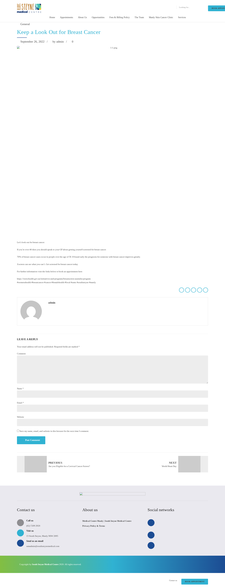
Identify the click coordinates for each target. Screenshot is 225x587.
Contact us (173, 580)
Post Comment (32, 440)
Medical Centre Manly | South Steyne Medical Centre (106, 521)
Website (20, 417)
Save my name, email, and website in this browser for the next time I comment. (54, 431)
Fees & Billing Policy (119, 17)
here (80, 271)
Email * (20, 403)
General (25, 24)
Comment (21, 353)
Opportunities (98, 17)
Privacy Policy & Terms (93, 526)
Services (182, 17)
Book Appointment (194, 582)
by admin (58, 41)
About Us (82, 17)
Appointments (66, 17)
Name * (20, 388)
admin (51, 302)
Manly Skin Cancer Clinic (161, 17)
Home (52, 17)
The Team (139, 17)
